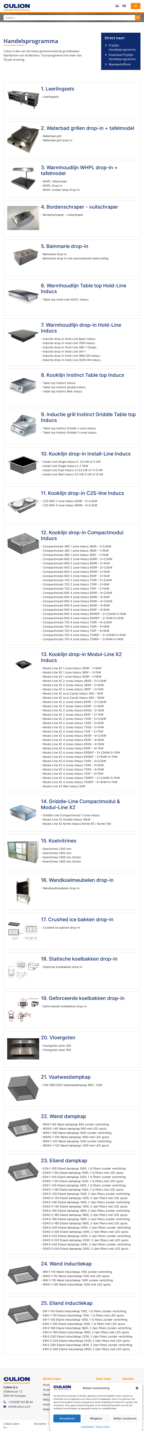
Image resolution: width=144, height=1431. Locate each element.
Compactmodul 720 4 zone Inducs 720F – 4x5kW (76, 630)
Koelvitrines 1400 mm (57, 853)
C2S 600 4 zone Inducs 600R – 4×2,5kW (70, 505)
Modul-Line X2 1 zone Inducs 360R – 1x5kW (72, 668)
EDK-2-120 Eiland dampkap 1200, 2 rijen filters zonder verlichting (86, 1194)
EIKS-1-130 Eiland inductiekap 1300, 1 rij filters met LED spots (84, 1324)
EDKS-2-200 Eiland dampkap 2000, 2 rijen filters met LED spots (85, 1231)
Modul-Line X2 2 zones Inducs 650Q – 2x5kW (73, 710)
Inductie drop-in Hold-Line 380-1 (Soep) (69, 347)
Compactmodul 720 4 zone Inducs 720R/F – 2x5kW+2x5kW (83, 639)
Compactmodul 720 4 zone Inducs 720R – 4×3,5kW (77, 622)
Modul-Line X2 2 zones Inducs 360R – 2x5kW (73, 685)
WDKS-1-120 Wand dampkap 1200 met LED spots (76, 1145)
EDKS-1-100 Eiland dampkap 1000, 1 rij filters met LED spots (83, 1172)
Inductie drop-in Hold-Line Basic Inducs (69, 339)
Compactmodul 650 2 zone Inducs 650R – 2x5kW (76, 571)
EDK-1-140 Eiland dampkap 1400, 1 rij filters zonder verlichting (84, 1185)
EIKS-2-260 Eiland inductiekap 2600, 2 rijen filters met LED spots (86, 1349)
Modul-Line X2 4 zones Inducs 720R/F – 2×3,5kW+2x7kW (81, 778)
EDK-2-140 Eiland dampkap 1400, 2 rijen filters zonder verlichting (86, 1202)
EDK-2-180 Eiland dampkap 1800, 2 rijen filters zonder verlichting (86, 1219)
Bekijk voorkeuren (125, 1418)
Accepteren (67, 1418)
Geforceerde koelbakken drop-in (64, 1006)
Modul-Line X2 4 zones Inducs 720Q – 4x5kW (73, 769)
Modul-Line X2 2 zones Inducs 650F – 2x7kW (73, 714)
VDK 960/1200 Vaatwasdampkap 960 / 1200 (72, 1085)
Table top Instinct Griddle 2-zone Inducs (69, 432)
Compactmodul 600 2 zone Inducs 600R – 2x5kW (76, 563)
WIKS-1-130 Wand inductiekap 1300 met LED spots (77, 1284)
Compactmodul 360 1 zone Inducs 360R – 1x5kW (76, 550)
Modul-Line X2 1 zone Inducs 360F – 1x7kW (72, 672)
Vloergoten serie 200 (57, 1045)
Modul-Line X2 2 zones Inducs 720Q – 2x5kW (73, 727)
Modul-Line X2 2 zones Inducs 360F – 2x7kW (73, 689)
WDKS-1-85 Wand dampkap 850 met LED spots (75, 1128)
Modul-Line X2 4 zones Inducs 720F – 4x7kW (73, 773)
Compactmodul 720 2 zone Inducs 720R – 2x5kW (76, 584)
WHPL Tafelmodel (55, 181)
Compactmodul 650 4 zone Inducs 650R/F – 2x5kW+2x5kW (83, 618)
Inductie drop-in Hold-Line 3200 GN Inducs (71, 360)
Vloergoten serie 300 (57, 1050)
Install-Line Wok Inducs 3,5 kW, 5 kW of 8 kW (73, 474)
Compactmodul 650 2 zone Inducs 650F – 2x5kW (76, 576)
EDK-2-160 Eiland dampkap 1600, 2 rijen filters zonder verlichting (86, 1210)
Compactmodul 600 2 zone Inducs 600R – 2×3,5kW (77, 559)
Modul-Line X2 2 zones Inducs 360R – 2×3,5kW (74, 681)
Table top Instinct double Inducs (64, 387)
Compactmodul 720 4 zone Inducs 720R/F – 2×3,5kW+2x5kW (84, 635)
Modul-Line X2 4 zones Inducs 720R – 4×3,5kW (74, 761)
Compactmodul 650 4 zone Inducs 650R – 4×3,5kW (77, 601)
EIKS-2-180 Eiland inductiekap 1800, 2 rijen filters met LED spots (86, 1332)
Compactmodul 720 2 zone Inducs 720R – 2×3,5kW (77, 580)
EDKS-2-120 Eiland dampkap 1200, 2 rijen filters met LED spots (85, 1198)
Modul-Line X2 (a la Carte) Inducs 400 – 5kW (73, 693)
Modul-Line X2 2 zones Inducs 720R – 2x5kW (73, 723)
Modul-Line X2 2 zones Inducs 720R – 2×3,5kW (74, 719)
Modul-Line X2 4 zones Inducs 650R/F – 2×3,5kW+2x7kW (81, 752)
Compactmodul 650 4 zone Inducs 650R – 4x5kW (76, 605)
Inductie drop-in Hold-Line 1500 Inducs (69, 343)
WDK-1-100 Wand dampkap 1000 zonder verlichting (77, 1133)
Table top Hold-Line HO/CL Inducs (66, 299)
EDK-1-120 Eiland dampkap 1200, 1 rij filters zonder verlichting (84, 1177)
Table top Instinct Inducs (59, 383)
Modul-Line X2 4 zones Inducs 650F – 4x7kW (73, 748)
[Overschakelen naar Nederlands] (117, 5)
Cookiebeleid (87, 1426)
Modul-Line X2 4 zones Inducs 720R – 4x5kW (73, 765)
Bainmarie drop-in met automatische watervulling (75, 258)
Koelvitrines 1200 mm (57, 849)
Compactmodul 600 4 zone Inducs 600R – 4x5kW (76, 597)
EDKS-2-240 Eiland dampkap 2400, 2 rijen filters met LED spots (85, 1248)
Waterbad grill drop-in (57, 140)
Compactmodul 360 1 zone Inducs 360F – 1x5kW (76, 555)
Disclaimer (40, 1423)
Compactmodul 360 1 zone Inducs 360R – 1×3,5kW (77, 546)
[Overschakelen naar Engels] (124, 5)
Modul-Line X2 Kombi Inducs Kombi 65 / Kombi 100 (77, 823)
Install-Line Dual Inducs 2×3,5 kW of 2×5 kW (73, 470)
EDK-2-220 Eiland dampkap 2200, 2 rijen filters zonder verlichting (87, 1236)
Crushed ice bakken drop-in (61, 927)
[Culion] (17, 7)
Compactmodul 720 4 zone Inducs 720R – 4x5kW (76, 626)
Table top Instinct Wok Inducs (62, 391)
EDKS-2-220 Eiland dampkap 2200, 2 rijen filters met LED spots (85, 1240)
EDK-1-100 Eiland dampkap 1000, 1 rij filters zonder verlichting (84, 1168)
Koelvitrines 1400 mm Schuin (62, 861)
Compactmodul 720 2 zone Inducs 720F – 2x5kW (76, 588)
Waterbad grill (52, 136)
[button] (137, 1388)
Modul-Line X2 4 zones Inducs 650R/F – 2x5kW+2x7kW (80, 756)
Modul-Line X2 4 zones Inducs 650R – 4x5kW (73, 740)
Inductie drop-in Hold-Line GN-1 (64, 351)
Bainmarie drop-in (55, 254)
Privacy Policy (103, 1426)
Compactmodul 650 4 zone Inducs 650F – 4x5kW (76, 609)
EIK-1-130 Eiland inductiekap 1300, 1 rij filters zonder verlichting (85, 1319)
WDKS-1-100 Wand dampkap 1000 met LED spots (76, 1137)
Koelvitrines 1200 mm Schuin (62, 857)
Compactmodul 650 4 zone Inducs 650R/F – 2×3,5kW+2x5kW (84, 614)
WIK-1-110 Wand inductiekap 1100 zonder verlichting (77, 1272)
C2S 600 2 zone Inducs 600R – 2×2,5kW (70, 501)
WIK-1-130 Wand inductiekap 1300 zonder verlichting (78, 1280)
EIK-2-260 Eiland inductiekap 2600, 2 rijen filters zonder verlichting (87, 1345)
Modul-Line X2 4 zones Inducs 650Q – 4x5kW (73, 744)
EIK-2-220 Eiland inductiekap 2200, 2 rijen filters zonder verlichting (87, 1336)
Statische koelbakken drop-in (62, 967)
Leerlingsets (51, 96)
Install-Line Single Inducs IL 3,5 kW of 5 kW (71, 461)
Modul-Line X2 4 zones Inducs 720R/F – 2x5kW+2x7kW (80, 782)
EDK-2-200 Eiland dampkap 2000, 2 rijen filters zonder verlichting (87, 1227)
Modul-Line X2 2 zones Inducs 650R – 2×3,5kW (74, 702)
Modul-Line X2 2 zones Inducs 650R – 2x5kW (73, 706)
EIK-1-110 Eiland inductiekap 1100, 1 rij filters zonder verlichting (84, 1311)
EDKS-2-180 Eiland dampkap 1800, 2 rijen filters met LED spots (85, 1223)
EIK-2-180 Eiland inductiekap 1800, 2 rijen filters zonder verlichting (87, 1328)
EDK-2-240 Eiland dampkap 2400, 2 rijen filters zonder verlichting (87, 1244)
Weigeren (96, 1418)
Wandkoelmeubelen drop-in (61, 888)
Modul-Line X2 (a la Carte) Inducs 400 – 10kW (73, 697)
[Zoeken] (137, 17)
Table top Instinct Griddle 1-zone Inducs (69, 428)
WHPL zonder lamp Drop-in (61, 190)
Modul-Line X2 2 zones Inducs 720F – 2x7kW (73, 731)
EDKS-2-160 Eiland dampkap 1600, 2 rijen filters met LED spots (85, 1215)
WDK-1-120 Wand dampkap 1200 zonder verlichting (77, 1141)
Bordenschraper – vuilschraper (63, 215)
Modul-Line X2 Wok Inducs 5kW (64, 786)
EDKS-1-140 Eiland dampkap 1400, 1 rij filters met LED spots (83, 1189)
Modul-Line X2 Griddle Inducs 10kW (66, 819)
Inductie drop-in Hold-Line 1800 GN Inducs (71, 355)
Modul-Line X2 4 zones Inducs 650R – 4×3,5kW (74, 735)
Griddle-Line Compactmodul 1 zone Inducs (71, 815)
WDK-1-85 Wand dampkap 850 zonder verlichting (76, 1124)
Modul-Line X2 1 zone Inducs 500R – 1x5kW (72, 676)
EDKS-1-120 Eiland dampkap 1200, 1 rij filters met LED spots (83, 1181)
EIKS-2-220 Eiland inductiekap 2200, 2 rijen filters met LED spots (86, 1340)
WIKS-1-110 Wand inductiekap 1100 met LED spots (76, 1276)
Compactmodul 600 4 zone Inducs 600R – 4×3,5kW (77, 593)
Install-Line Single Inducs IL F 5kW (65, 466)
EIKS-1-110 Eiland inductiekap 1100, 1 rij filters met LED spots (83, 1315)
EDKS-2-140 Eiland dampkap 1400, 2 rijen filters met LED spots (85, 1206)
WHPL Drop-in (52, 185)
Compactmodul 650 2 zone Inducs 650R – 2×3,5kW (77, 567)
